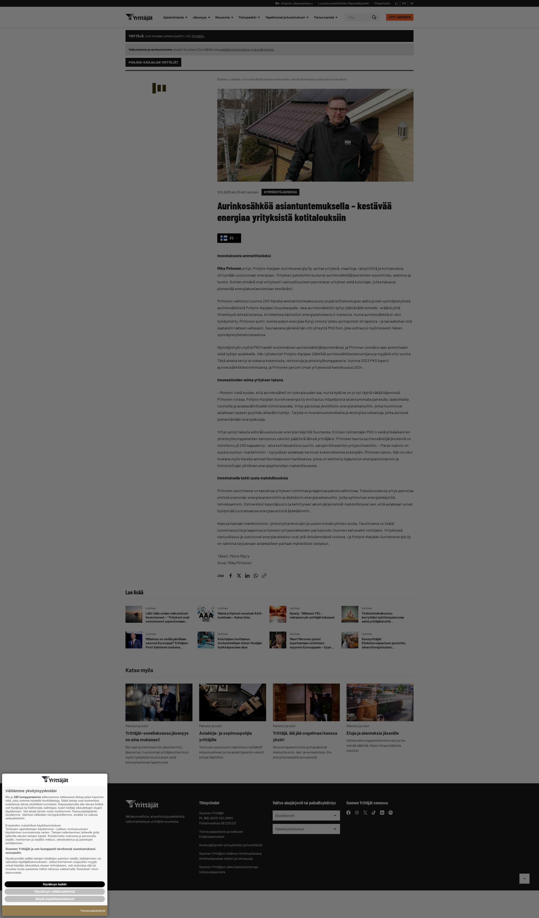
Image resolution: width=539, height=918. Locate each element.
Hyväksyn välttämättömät (55, 891)
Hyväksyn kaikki (55, 884)
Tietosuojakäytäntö (92, 910)
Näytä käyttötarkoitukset (54, 899)
